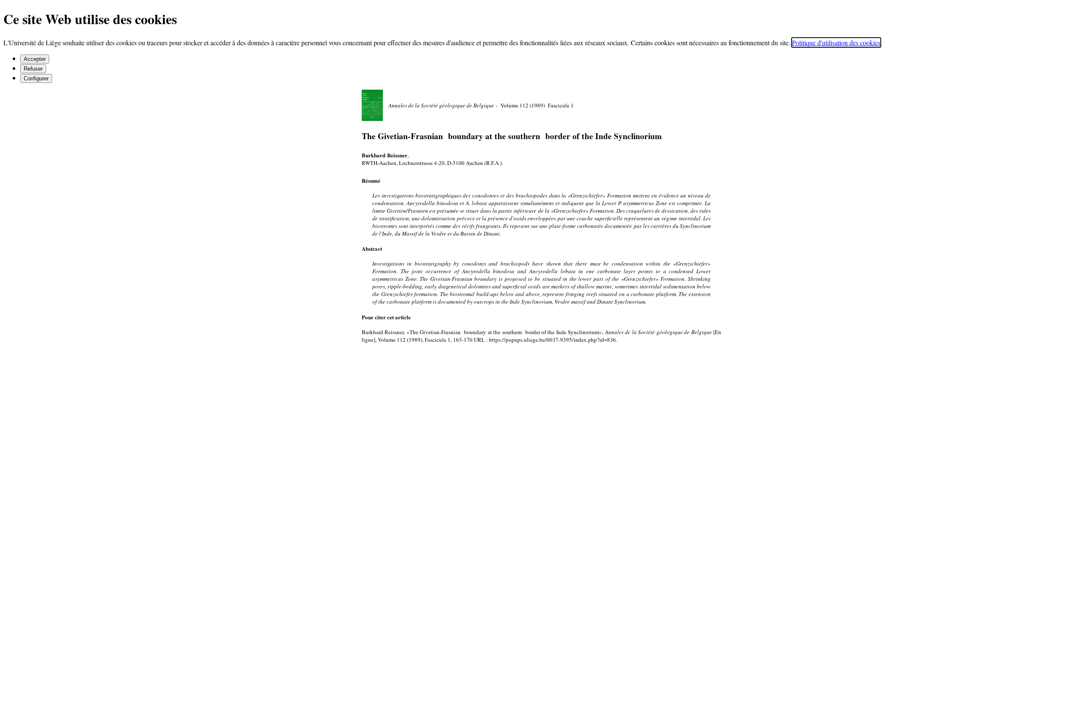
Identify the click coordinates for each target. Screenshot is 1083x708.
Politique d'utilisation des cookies (836, 42)
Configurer (36, 78)
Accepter (35, 59)
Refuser (33, 69)
